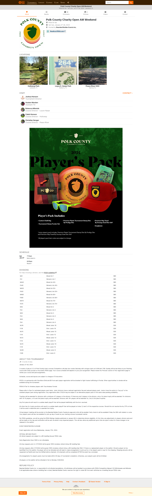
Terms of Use (46, 481)
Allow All (23, 493)
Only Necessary (78, 493)
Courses (49, 2)
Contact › (128, 93)
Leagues (41, 2)
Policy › (131, 493)
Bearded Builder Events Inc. (66, 27)
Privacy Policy (58, 481)
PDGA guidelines (49, 272)
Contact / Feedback (79, 481)
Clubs (56, 2)
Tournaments (32, 2)
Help (67, 481)
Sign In (107, 481)
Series (62, 2)
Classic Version (95, 481)
